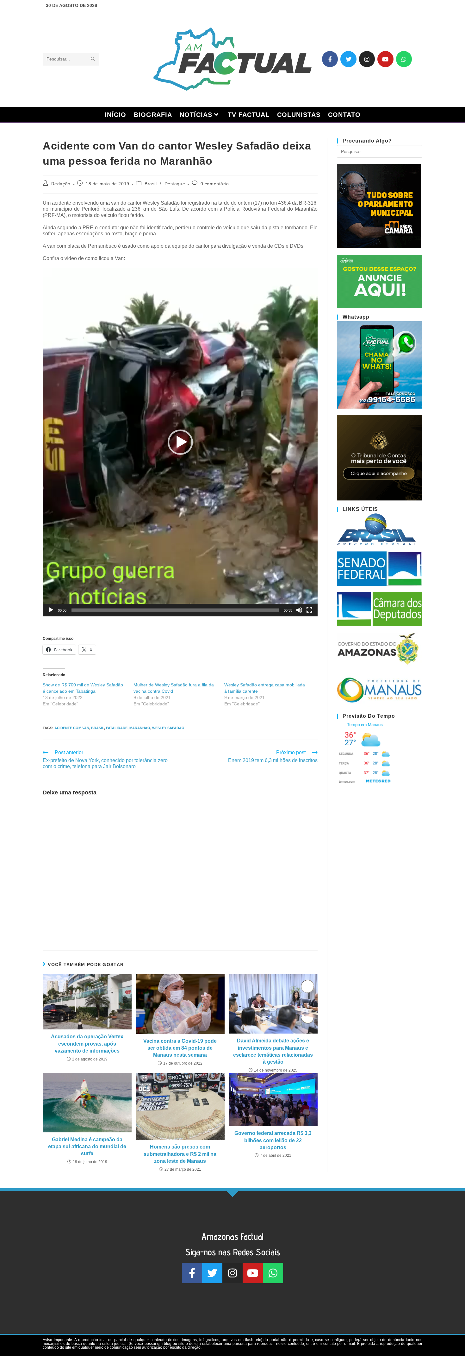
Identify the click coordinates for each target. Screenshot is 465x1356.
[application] (180, 442)
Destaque (174, 183)
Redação (61, 183)
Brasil (151, 183)
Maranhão (139, 728)
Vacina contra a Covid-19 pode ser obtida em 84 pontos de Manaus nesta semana (180, 1048)
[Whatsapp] (404, 59)
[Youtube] (385, 59)
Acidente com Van (71, 728)
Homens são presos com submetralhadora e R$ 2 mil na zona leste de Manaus (180, 1154)
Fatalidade (116, 728)
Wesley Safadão (168, 728)
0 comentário (215, 183)
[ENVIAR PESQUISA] (93, 59)
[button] (180, 442)
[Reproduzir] (51, 610)
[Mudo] (299, 610)
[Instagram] (367, 59)
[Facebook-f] (330, 59)
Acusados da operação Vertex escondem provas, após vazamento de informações (87, 1044)
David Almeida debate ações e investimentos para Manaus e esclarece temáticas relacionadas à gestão (273, 1051)
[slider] (175, 610)
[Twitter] (348, 59)
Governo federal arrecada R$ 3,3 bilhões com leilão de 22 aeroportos (273, 1140)
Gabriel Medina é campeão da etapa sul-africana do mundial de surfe (87, 1146)
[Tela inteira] (309, 610)
